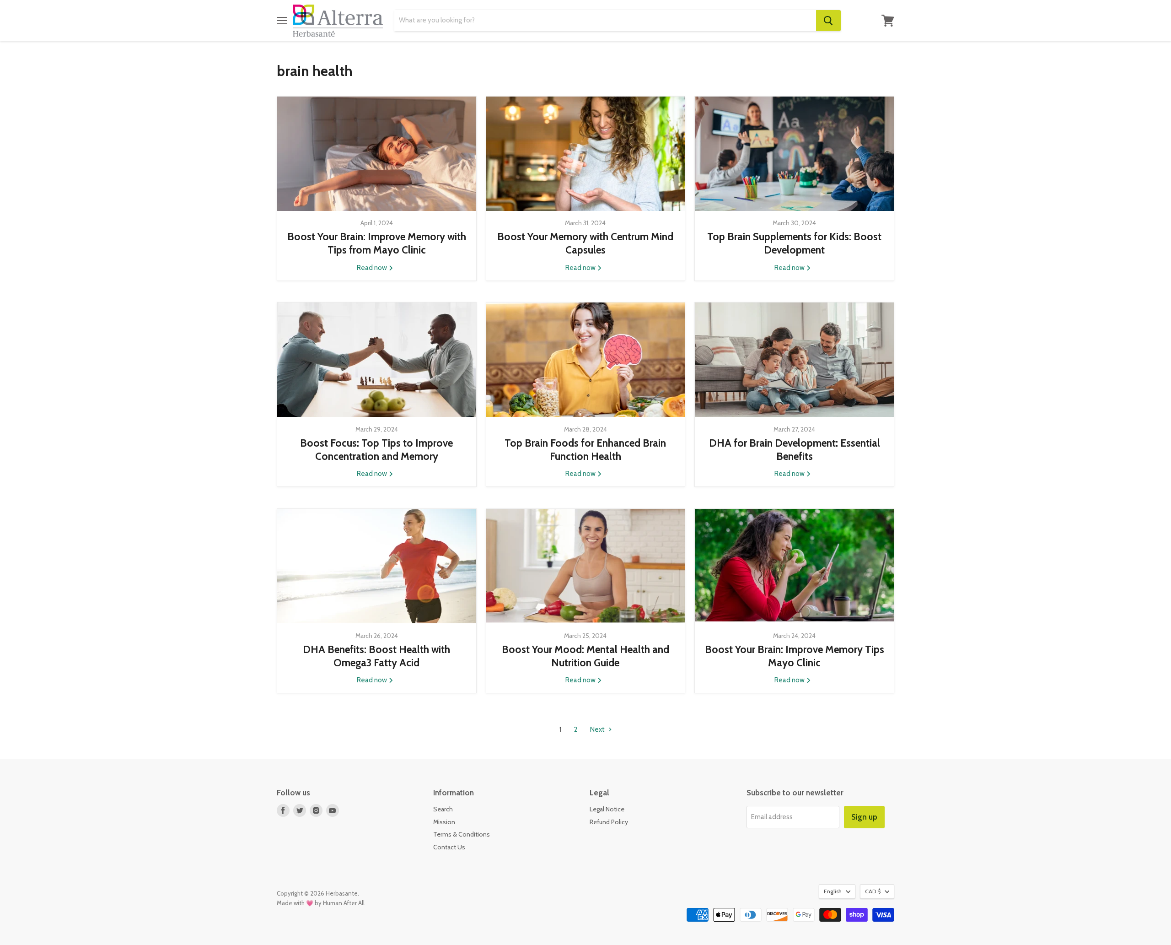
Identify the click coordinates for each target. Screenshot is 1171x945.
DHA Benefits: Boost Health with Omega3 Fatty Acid (376, 656)
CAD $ (873, 891)
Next (598, 729)
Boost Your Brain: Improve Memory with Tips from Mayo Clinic (376, 243)
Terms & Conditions (461, 834)
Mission (444, 822)
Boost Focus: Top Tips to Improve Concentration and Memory (376, 450)
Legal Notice (607, 809)
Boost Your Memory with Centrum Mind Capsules (585, 243)
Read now (372, 268)
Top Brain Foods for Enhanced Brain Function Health (585, 450)
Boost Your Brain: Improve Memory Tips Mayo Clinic (794, 656)
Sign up (864, 816)
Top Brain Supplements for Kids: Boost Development (794, 243)
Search (443, 809)
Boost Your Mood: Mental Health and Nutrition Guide (585, 656)
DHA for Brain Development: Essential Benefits (794, 450)
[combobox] (605, 20)
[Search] (828, 20)
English (833, 891)
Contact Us (449, 847)
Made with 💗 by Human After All (321, 903)
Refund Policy (609, 822)
